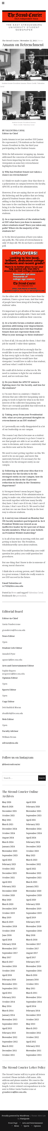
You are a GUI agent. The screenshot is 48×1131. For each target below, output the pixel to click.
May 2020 (6, 899)
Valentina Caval (35, 592)
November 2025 (33, 811)
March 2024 (7, 842)
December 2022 (33, 864)
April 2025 (31, 820)
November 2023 (9, 851)
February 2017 (33, 961)
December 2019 (9, 908)
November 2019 (33, 908)
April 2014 (31, 1006)
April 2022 (31, 868)
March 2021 (31, 882)
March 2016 (31, 975)
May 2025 (6, 820)
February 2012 (33, 1046)
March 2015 (31, 993)
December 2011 (9, 1050)
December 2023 (33, 846)
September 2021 (34, 877)
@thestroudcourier (11, 764)
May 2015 (30, 988)
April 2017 (31, 957)
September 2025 (34, 815)
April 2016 (7, 975)
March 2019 (7, 922)
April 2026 (31, 802)
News (40, 41)
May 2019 (6, 917)
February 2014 (33, 1010)
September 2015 (10, 988)
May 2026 (6, 802)
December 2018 (9, 926)
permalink (21, 595)
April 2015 (7, 993)
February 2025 (33, 824)
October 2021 (8, 877)
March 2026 (7, 806)
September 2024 (34, 833)
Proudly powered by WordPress (15, 1115)
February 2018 (9, 944)
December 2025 (9, 811)
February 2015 (9, 997)
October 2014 (8, 1001)
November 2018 (33, 926)
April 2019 (31, 917)
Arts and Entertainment (32, 1123)
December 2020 (9, 891)
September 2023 (10, 855)
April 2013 (7, 1028)
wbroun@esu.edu (10, 743)
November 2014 (33, 997)
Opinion (37, 1126)
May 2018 (30, 935)
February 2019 (33, 922)
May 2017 (6, 957)
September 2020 (34, 895)
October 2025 (8, 815)
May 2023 (30, 855)
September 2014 (34, 1001)
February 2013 (9, 1032)
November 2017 (9, 948)
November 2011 (33, 1050)
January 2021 (32, 886)
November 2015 (9, 984)
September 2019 (34, 913)
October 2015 (32, 984)
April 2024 (31, 837)
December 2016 (9, 966)
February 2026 (33, 806)
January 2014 (8, 1015)
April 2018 (7, 939)
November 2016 (33, 966)
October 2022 (8, 868)
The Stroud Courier (10, 41)
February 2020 (33, 904)
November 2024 (33, 828)
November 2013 (9, 1019)
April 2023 (7, 859)
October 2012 (32, 1037)
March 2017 (7, 961)
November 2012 (9, 1037)
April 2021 (7, 882)
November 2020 (33, 891)
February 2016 (9, 979)
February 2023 (9, 864)
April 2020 (31, 899)
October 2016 (8, 970)
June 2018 (6, 935)
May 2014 (6, 1006)
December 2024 (9, 828)
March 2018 (31, 939)
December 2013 (33, 1015)
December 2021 (9, 873)
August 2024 (8, 837)
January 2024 (8, 846)
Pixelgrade (24, 1118)
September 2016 (34, 970)
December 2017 (33, 944)
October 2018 (8, 930)
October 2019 (8, 913)
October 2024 (8, 833)
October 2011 (8, 1055)
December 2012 (33, 1032)
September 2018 (34, 930)
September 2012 (10, 1041)
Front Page (12, 1123)
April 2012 (31, 1041)
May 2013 (30, 1024)
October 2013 (32, 1019)
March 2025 (7, 824)
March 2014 (7, 1010)
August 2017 (32, 953)
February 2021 (9, 886)
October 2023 (32, 851)
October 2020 (8, 895)
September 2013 (10, 1024)
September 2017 (10, 953)
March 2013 (31, 1028)
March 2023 (31, 859)
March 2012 (7, 1046)
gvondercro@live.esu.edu (14, 1092)
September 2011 (34, 1055)
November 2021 (33, 873)
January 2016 (32, 979)
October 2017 (32, 948)
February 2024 (33, 842)
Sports (26, 1126)
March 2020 (7, 904)
